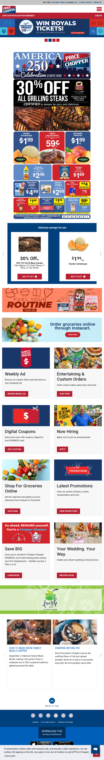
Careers (35, 722)
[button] (18, 16)
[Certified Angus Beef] (52, 27)
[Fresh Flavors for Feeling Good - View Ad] (52, 300)
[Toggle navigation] (99, 9)
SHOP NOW (72, 335)
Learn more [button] (9, 756)
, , (64, 2)
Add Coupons (14, 449)
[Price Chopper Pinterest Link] (48, 715)
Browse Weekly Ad (17, 394)
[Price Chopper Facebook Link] (33, 715)
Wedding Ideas (67, 575)
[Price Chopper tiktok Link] (71, 715)
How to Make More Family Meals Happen (25, 649)
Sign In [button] (98, 16)
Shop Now (65, 394)
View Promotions (68, 511)
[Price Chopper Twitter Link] (40, 715)
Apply (62, 449)
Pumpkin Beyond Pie (67, 648)
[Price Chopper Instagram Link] (63, 715)
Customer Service (48, 722)
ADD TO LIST (28, 276)
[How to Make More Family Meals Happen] (29, 632)
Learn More (13, 575)
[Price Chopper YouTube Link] (56, 715)
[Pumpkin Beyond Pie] (75, 632)
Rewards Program (65, 722)
